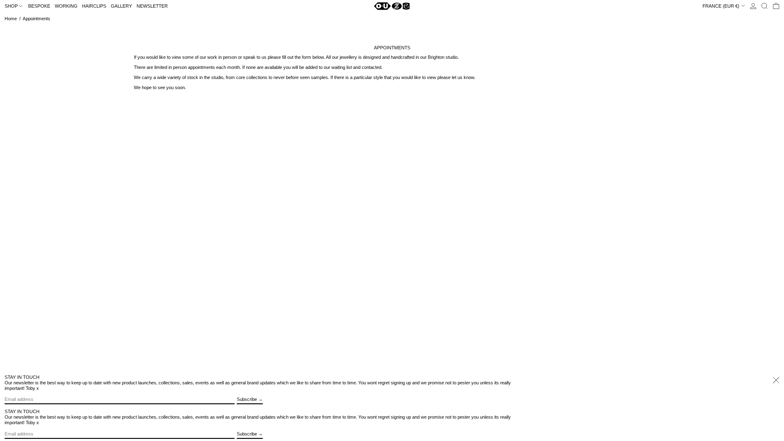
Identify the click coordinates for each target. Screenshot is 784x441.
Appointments (36, 18)
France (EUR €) (722, 6)
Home (11, 18)
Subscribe (247, 399)
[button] (764, 6)
